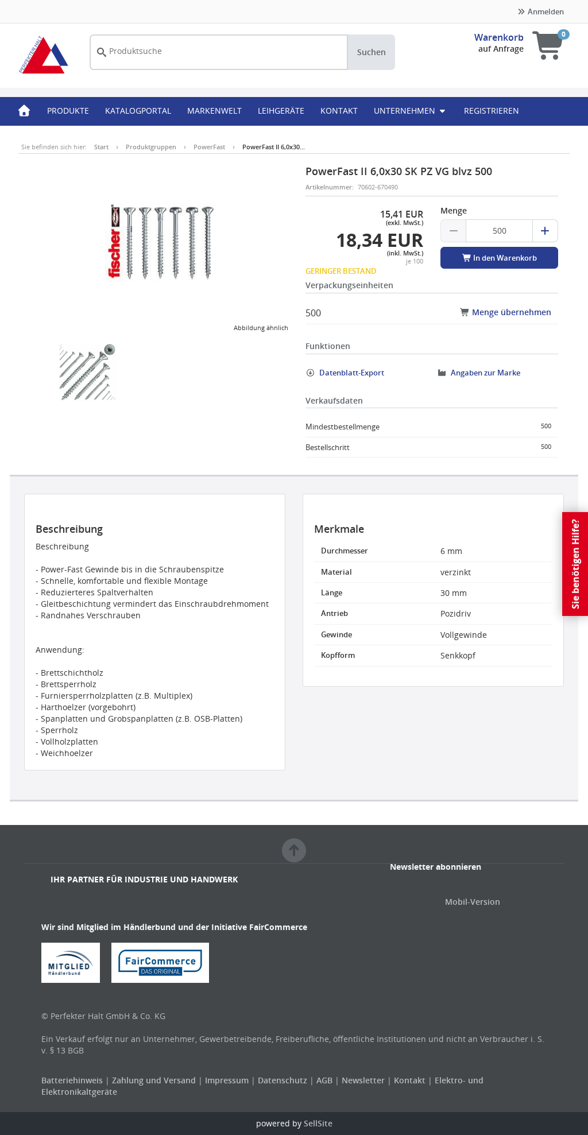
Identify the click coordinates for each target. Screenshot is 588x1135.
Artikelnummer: (329, 187)
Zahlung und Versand (154, 1080)
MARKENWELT (214, 110)
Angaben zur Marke (484, 372)
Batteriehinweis (73, 1080)
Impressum (228, 1080)
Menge (453, 210)
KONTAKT (339, 110)
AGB (325, 1080)
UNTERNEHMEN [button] (406, 110)
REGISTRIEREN (491, 110)
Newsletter (363, 1080)
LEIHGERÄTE (281, 110)
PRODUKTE (68, 110)
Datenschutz (282, 1080)
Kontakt (409, 1080)
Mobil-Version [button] (472, 901)
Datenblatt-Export (351, 372)
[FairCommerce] (164, 961)
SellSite (318, 1123)
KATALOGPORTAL (138, 110)
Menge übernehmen (510, 312)
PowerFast (209, 146)
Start (101, 146)
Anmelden (545, 11)
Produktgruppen (151, 146)
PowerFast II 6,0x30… (273, 146)
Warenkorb (499, 37)
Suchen (371, 52)
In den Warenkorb (504, 258)
